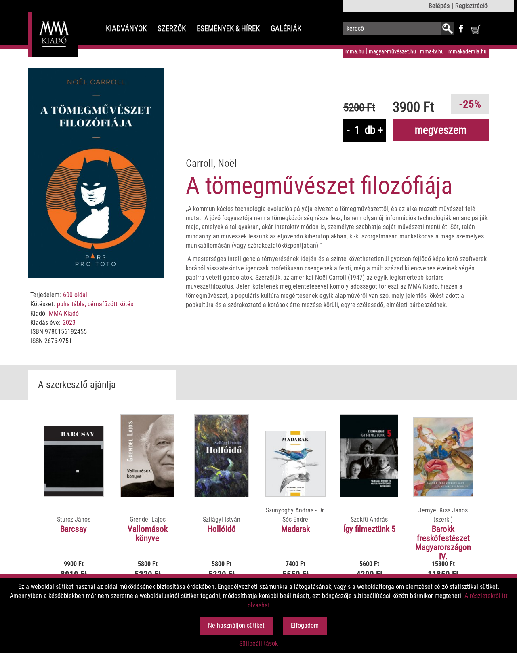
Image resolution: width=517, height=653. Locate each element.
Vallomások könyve (148, 533)
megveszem (441, 130)
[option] (74, 510)
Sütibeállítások (258, 643)
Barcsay (73, 529)
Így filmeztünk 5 (369, 529)
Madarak (295, 529)
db (370, 130)
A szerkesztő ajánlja (77, 384)
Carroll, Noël (211, 163)
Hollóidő (221, 529)
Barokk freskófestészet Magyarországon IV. (443, 543)
